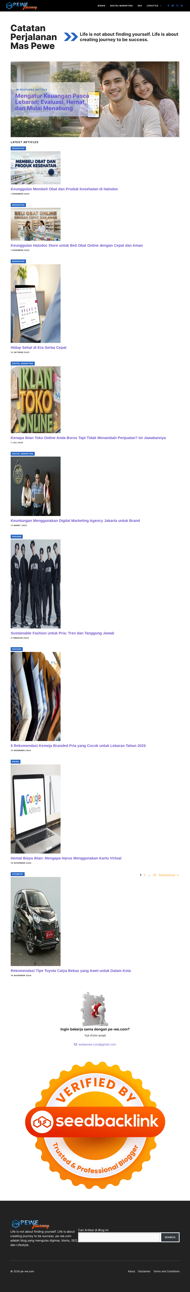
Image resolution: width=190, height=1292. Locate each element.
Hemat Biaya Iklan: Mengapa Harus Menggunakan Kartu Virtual (66, 858)
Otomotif (17, 874)
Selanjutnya (169, 875)
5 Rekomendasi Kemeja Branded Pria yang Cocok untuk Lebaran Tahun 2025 (78, 746)
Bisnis (101, 5)
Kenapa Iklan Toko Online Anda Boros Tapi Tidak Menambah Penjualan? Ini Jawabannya (88, 438)
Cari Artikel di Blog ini (93, 1230)
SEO (140, 5)
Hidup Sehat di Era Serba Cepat (38, 347)
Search (170, 1237)
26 (155, 875)
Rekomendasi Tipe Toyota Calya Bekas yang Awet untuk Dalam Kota (71, 971)
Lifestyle (152, 5)
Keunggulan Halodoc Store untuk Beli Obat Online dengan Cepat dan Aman (77, 245)
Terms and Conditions (166, 1271)
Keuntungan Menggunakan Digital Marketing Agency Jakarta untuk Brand (75, 520)
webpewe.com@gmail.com (97, 1044)
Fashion (16, 536)
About (131, 1271)
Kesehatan (18, 148)
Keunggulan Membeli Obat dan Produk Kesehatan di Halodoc (64, 189)
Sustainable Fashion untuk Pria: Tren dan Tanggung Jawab (62, 633)
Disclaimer (144, 1271)
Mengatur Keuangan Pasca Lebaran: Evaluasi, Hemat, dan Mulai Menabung (52, 102)
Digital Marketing (121, 5)
